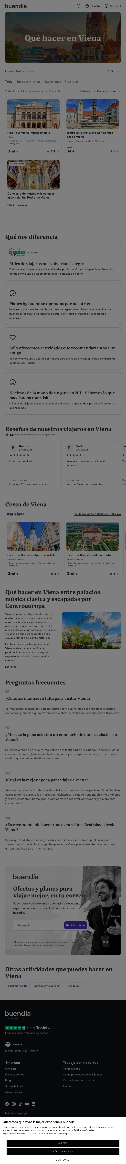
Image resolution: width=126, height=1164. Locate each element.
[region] (63, 1140)
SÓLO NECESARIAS (63, 1151)
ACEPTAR (63, 1143)
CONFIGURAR (63, 1159)
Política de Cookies (84, 1130)
